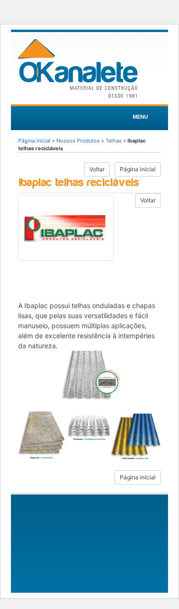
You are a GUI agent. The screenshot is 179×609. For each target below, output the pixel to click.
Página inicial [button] (138, 169)
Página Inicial (34, 140)
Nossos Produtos (78, 140)
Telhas (113, 140)
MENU (140, 117)
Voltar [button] (97, 169)
